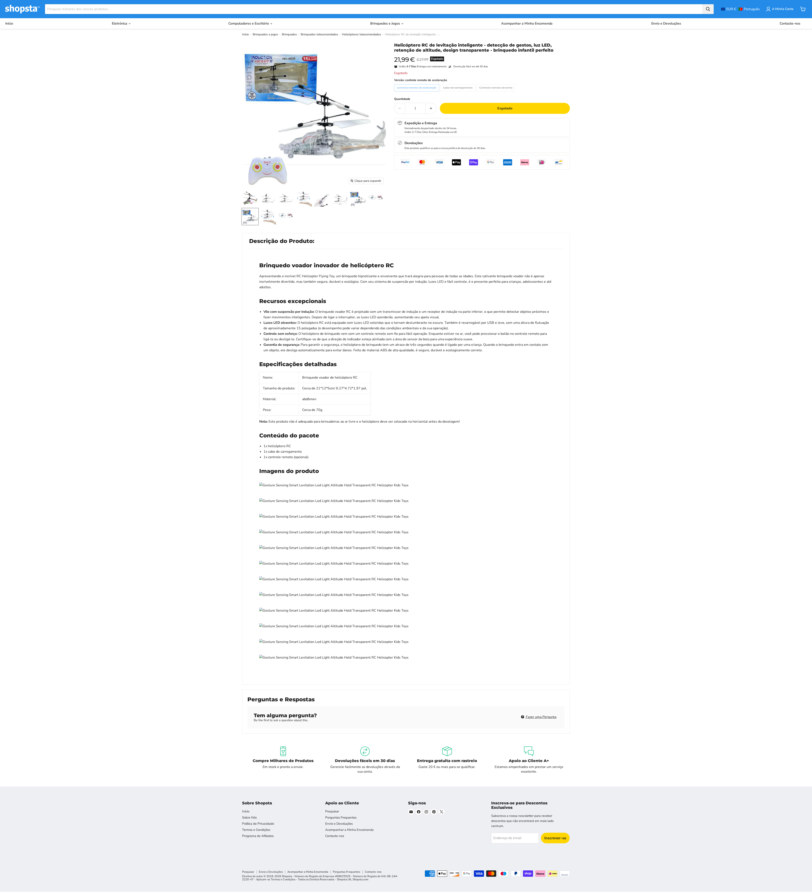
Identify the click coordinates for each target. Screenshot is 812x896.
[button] (740, 9)
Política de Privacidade (258, 824)
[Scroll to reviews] (482, 55)
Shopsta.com (360, 879)
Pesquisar (332, 811)
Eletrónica (120, 23)
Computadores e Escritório (249, 23)
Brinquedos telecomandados (319, 34)
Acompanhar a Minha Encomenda (527, 23)
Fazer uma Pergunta (540, 717)
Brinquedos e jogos (265, 34)
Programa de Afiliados (258, 836)
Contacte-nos (790, 23)
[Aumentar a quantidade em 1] (431, 108)
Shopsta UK (344, 879)
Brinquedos (289, 34)
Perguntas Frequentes (341, 817)
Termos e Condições (256, 830)
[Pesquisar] (708, 9)
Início (9, 23)
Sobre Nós (249, 817)
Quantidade (402, 99)
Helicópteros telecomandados (361, 34)
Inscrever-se (555, 838)
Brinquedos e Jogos (385, 23)
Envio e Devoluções (666, 23)
